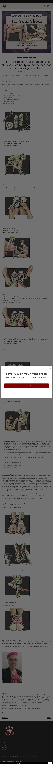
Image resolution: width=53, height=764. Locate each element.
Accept (50, 763)
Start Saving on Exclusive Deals (26, 386)
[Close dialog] (50, 367)
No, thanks (26, 393)
